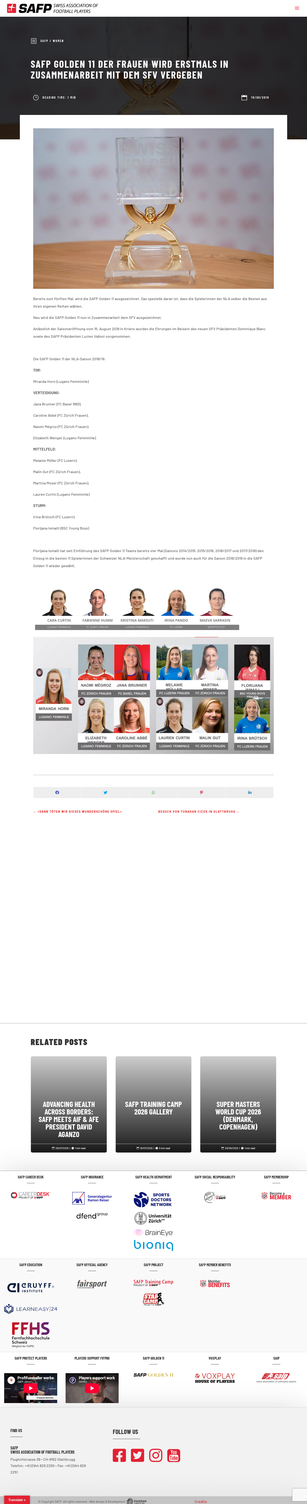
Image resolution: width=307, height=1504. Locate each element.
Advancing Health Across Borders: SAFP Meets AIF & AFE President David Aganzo (69, 1101)
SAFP (44, 41)
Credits (201, 1501)
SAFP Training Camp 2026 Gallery (154, 1090)
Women (58, 41)
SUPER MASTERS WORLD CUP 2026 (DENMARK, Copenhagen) (238, 1098)
